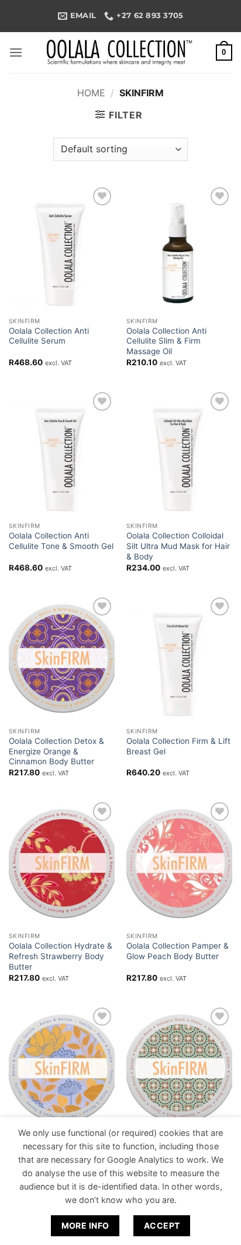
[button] (16, 52)
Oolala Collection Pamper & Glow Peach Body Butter (177, 951)
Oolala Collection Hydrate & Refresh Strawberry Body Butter (60, 956)
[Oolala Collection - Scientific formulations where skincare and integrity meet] (120, 52)
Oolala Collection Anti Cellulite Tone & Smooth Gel (61, 541)
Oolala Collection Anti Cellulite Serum (49, 336)
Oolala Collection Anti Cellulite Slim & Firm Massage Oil (166, 341)
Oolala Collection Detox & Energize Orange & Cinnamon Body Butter (56, 751)
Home (91, 93)
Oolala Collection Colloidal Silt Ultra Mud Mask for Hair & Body (178, 546)
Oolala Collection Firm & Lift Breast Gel (178, 746)
